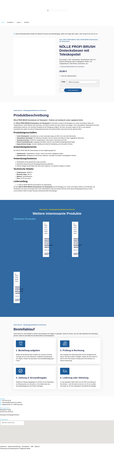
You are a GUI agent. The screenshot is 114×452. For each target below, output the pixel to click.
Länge (63, 81)
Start (60, 39)
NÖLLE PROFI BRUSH (69, 39)
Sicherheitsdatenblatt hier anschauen (72, 66)
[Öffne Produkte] (13, 22)
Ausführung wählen (47, 253)
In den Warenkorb (73, 90)
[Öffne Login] (21, 22)
